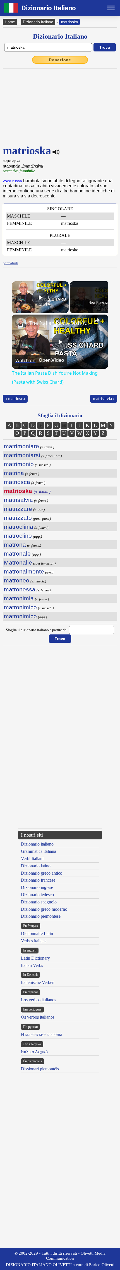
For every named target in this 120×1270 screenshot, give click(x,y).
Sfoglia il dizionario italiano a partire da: (37, 630)
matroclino (18, 535)
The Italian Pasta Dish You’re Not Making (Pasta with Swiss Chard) (59, 323)
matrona (15, 544)
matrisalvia (18, 500)
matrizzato (18, 517)
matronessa (19, 589)
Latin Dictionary (35, 959)
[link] (21, 323)
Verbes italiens (33, 942)
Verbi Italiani (32, 860)
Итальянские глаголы (41, 1035)
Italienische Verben (37, 984)
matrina (14, 473)
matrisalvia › (103, 398)
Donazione (60, 60)
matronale (17, 553)
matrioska (69, 22)
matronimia (19, 598)
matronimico (20, 607)
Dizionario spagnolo (39, 903)
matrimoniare (21, 446)
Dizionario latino (36, 867)
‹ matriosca (15, 398)
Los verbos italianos (38, 1001)
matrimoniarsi (22, 455)
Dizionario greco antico (41, 874)
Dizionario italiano (37, 845)
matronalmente (24, 571)
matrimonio (19, 464)
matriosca (17, 482)
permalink (10, 263)
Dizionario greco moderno (44, 910)
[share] (97, 320)
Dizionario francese (38, 881)
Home (10, 22)
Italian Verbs (32, 966)
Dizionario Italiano (38, 22)
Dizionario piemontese (41, 917)
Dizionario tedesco (37, 896)
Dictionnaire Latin (37, 935)
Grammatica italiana (38, 853)
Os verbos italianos (37, 1018)
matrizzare (18, 509)
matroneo (16, 580)
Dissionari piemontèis (40, 1070)
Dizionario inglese (37, 889)
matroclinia (18, 526)
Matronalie (18, 562)
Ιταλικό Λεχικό (34, 1053)
